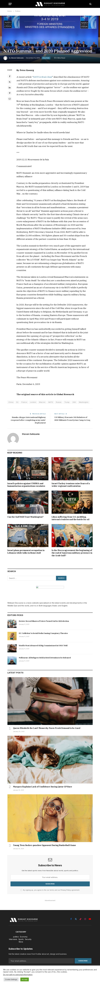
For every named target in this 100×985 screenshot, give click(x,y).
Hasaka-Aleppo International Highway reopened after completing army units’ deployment (28, 420)
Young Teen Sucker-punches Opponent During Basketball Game (44, 845)
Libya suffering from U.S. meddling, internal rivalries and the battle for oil (70, 518)
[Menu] (10, 4)
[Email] (9, 98)
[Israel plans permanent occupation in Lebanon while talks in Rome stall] (27, 535)
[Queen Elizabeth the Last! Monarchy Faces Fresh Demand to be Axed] (50, 701)
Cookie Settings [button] (11, 979)
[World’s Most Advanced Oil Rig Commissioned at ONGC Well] (12, 648)
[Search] (90, 4)
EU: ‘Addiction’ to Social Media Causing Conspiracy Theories (43, 633)
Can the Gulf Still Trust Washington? (25, 517)
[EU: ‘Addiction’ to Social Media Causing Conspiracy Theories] (12, 636)
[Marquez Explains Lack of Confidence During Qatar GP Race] (50, 760)
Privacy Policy (66, 890)
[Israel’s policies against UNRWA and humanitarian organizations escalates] (27, 468)
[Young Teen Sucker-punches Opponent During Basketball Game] (50, 818)
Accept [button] (24, 979)
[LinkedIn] (9, 87)
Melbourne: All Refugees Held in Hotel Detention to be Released (45, 658)
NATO (50, 402)
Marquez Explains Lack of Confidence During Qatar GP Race (42, 786)
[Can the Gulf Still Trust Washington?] (27, 502)
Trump (67, 402)
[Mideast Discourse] (50, 4)
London (33, 402)
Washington (83, 402)
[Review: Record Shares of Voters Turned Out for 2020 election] (12, 624)
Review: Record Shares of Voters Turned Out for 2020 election (44, 621)
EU (17, 402)
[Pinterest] (9, 93)
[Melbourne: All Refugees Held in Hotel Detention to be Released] (12, 660)
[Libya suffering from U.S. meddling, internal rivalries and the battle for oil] (72, 502)
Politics (46, 58)
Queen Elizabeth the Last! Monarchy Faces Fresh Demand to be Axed (46, 728)
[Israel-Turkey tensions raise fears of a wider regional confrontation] (72, 468)
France (24, 402)
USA (74, 402)
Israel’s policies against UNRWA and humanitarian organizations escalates (26, 484)
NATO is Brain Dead (42, 77)
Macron (42, 402)
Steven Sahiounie (17, 58)
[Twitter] (9, 82)
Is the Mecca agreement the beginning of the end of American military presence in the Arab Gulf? (72, 553)
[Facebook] (9, 76)
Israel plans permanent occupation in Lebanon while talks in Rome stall (26, 551)
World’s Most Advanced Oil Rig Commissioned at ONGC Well (43, 645)
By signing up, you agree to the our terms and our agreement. (51, 890)
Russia (58, 402)
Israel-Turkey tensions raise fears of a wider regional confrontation (71, 484)
